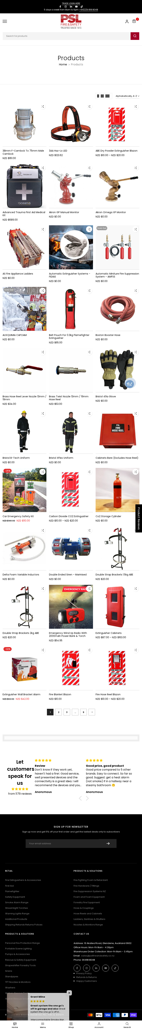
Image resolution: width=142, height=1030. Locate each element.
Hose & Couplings (84, 908)
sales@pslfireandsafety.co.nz (97, 955)
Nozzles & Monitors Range (88, 924)
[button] (81, 798)
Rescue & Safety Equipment (20, 959)
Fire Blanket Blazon (60, 694)
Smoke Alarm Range (16, 902)
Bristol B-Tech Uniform (16, 458)
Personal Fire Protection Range (22, 943)
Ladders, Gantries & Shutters (89, 919)
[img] (20, 789)
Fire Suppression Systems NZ (90, 891)
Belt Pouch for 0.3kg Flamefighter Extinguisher (69, 336)
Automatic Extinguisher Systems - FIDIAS (69, 275)
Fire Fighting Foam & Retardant (91, 880)
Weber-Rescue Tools (17, 993)
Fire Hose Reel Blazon (108, 694)
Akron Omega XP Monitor (111, 212)
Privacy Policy (84, 973)
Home (63, 64)
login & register (127, 21)
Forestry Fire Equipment (87, 902)
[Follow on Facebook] (60, 6)
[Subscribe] (108, 843)
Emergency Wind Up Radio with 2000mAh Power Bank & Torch (68, 634)
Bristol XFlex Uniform (61, 458)
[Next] (91, 712)
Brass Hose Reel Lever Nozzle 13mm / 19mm (24, 398)
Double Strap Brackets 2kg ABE (21, 633)
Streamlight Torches (16, 908)
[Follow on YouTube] (76, 6)
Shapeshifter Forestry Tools (20, 965)
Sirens (8, 971)
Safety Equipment (15, 897)
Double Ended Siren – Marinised (68, 574)
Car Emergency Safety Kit (18, 516)
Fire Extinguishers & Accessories (23, 880)
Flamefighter (12, 891)
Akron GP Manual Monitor (64, 212)
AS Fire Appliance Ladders (18, 273)
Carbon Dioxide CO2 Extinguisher (68, 516)
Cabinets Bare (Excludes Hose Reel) (117, 458)
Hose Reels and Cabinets (88, 913)
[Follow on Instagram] (65, 6)
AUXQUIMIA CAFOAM (15, 335)
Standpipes (11, 976)
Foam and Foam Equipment (89, 897)
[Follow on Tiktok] (81, 6)
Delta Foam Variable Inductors (21, 574)
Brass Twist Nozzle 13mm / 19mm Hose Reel (68, 398)
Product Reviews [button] (139, 518)
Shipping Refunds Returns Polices (23, 924)
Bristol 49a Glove (106, 396)
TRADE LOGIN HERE (71, 3)
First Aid (9, 885)
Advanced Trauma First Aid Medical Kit (24, 214)
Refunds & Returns (86, 977)
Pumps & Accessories (17, 954)
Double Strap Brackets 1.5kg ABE (114, 574)
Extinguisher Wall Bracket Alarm (21, 694)
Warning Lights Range (17, 913)
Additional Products (16, 919)
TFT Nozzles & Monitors (17, 982)
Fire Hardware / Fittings (86, 885)
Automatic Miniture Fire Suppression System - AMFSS (117, 275)
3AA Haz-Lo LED (58, 150)
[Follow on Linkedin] (71, 6)
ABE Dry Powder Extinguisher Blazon (116, 150)
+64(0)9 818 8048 (88, 9)
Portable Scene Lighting (18, 948)
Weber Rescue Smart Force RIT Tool (25, 998)
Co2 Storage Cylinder (108, 516)
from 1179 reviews (20, 794)
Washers (10, 987)
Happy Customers (86, 981)
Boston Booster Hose (108, 335)
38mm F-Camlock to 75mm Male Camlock (23, 152)
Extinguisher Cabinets (109, 633)
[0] (134, 21)
